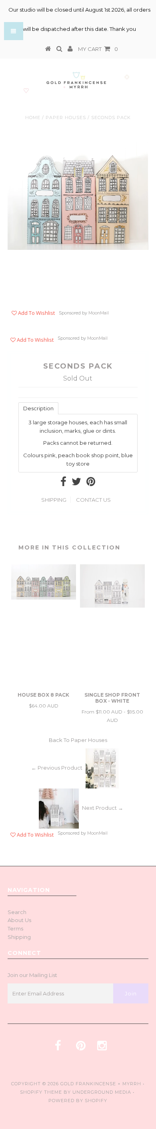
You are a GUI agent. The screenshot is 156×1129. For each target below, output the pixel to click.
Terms (15, 928)
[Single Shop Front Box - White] (112, 605)
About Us (19, 920)
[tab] (38, 408)
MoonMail (98, 313)
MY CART (98, 49)
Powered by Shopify (77, 1100)
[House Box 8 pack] (43, 597)
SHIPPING (53, 500)
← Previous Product (56, 767)
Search (17, 912)
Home (32, 117)
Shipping (19, 937)
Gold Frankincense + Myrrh (100, 1083)
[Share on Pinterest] (90, 483)
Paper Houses (66, 117)
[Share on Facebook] (63, 483)
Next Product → (102, 808)
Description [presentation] (38, 408)
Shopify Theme (41, 1092)
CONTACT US (93, 500)
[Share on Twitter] (76, 483)
